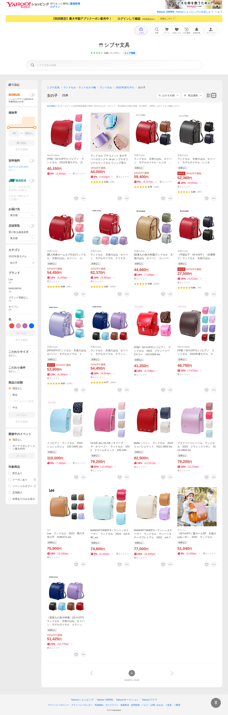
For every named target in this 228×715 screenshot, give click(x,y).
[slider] (8, 127)
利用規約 (99, 705)
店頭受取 (14, 225)
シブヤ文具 (53, 87)
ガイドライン (111, 705)
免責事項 (124, 705)
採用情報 (135, 705)
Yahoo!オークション (127, 699)
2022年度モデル (125, 87)
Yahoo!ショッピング (82, 699)
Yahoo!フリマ (149, 699)
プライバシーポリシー (58, 705)
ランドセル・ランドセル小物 (79, 87)
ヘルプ (218, 11)
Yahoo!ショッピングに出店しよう (194, 11)
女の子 (52, 95)
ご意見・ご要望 (172, 705)
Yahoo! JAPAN (165, 11)
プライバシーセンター (82, 705)
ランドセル (106, 87)
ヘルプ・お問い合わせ (152, 705)
